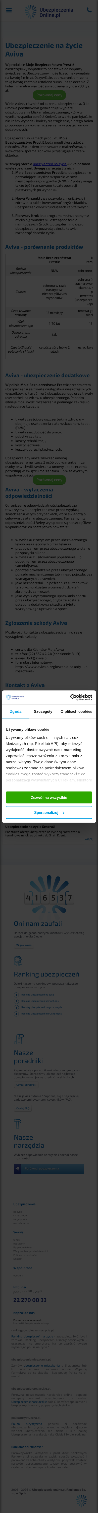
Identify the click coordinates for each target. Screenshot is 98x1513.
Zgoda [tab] (15, 711)
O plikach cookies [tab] (76, 711)
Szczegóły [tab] (43, 711)
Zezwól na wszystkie (49, 797)
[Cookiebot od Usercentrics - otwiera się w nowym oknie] (70, 697)
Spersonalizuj (46, 812)
